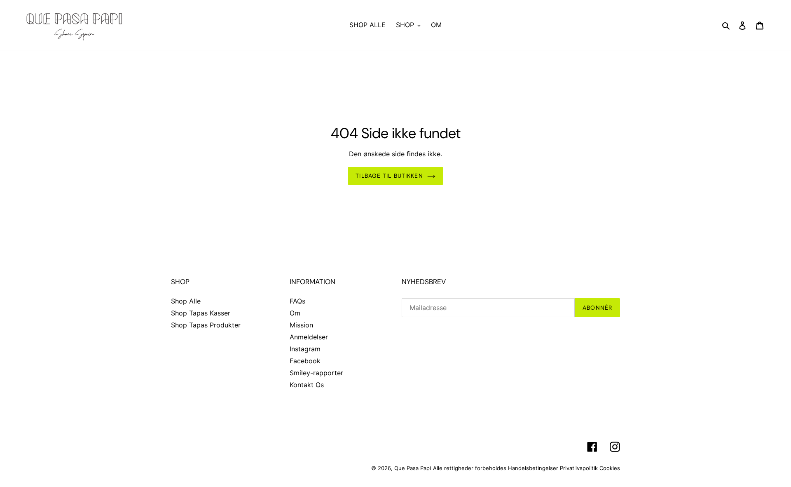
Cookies (609, 468)
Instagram (305, 349)
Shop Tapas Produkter (206, 325)
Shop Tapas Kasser (200, 313)
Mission (301, 325)
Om (295, 313)
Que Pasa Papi (412, 468)
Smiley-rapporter (316, 373)
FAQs (297, 301)
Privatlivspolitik (579, 468)
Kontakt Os (307, 385)
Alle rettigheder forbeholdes (469, 468)
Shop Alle (186, 301)
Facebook (305, 361)
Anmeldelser (309, 337)
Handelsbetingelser (533, 468)
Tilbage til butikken (389, 175)
